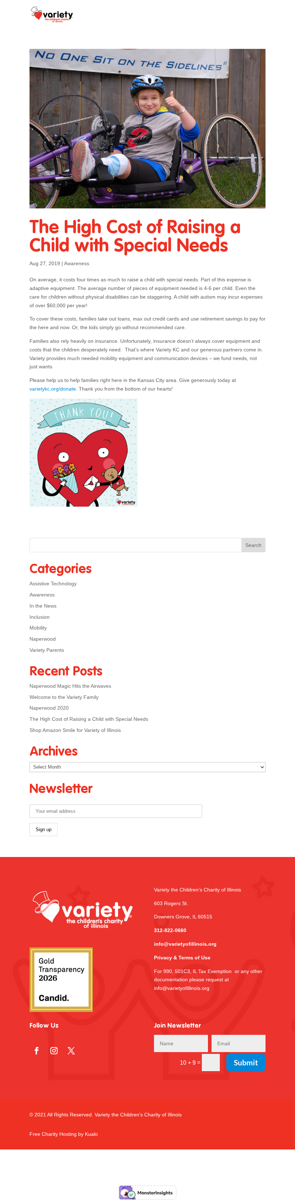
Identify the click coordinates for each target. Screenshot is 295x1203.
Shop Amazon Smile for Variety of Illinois (75, 730)
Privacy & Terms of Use (182, 957)
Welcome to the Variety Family (64, 697)
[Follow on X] (71, 1050)
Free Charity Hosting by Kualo (64, 1134)
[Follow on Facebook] (37, 1050)
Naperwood (43, 639)
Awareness (76, 263)
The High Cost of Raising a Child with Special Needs (135, 237)
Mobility (38, 628)
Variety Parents (47, 650)
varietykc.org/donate (53, 389)
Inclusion (40, 617)
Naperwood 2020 (49, 708)
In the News (43, 606)
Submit (246, 1062)
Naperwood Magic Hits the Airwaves (70, 686)
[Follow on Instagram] (54, 1050)
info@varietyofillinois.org (185, 944)
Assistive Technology (53, 583)
